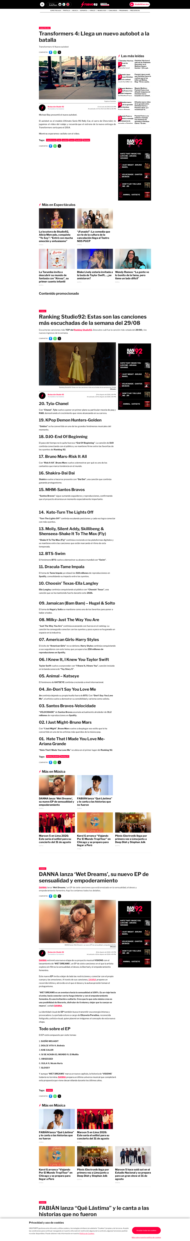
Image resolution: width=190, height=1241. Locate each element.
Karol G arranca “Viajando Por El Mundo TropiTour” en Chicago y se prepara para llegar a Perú (94, 840)
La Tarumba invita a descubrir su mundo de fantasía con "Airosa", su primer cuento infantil (54, 277)
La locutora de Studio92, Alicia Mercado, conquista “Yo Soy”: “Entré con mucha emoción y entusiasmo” (56, 236)
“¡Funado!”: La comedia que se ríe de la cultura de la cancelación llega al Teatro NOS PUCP (93, 236)
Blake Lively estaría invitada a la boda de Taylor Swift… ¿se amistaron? (95, 275)
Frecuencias (135, 10)
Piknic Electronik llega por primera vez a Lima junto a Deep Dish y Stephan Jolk (131, 839)
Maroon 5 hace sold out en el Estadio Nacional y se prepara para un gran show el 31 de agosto (133, 1174)
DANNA (43, 887)
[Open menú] (42, 4)
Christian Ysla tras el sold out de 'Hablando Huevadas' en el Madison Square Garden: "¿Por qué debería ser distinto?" (143, 65)
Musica (75, 10)
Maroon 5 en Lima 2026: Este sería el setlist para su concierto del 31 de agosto (55, 839)
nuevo (72, 140)
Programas (123, 10)
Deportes (83, 10)
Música (42, 311)
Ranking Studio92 (53, 756)
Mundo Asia (102, 10)
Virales (92, 10)
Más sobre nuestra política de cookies (146, 1237)
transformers (51, 140)
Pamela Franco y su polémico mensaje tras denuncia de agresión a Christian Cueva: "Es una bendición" (142, 120)
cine (59, 140)
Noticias (86, 140)
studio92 (79, 140)
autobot (65, 140)
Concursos (113, 10)
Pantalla (66, 10)
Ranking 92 (65, 756)
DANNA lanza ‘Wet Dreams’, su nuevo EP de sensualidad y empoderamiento (56, 801)
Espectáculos (55, 10)
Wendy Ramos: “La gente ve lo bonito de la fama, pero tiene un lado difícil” (132, 275)
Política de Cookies (86, 1234)
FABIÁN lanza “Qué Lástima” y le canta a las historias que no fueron (94, 801)
